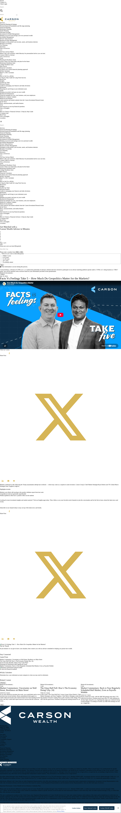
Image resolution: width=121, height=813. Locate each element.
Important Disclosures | (6, 786)
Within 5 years (7, 256)
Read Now (3, 79)
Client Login (3, 4)
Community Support (5, 739)
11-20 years (6, 259)
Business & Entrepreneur (7, 93)
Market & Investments (6, 98)
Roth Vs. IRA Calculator (7, 72)
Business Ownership (6, 43)
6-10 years (6, 257)
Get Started (3, 678)
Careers (2, 741)
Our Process (3, 736)
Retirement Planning (5, 29)
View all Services (5, 48)
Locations (2, 118)
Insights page (42, 500)
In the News (3, 101)
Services (2, 745)
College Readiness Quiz (6, 64)
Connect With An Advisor (7, 55)
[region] (60, 808)
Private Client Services (6, 38)
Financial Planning (5, 27)
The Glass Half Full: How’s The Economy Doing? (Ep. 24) (16, 661)
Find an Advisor (4, 653)
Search (2, 1)
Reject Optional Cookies (90, 808)
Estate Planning (4, 30)
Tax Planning (3, 45)
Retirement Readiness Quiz (7, 63)
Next (2, 265)
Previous (3, 682)
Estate (1, 90)
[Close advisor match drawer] (0, 241)
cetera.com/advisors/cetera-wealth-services (33, 798)
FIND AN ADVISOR (6, 119)
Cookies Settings (76, 808)
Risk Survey (3, 66)
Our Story (3, 734)
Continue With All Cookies (106, 808)
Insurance (2, 46)
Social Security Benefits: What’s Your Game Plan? (14, 662)
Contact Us (3, 2)
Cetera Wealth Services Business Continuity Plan (27, 786)
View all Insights (4, 108)
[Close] (118, 808)
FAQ (1, 105)
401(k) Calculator (5, 71)
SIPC (82, 776)
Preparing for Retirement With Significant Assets (13, 664)
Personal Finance (5, 84)
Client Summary (12, 762)
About (2, 732)
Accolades (3, 737)
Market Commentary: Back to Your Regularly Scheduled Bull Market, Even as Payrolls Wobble (27, 666)
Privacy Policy (60, 811)
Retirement (3, 87)
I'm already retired (8, 262)
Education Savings (5, 32)
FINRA (78, 776)
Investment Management (7, 37)
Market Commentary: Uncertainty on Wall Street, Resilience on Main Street (21, 659)
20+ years (5, 260)
